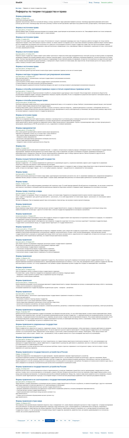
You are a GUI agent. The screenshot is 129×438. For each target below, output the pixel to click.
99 (35, 420)
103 (57, 420)
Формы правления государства (29, 337)
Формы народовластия (26, 128)
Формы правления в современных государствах (36, 324)
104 (61, 420)
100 (39, 420)
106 (69, 420)
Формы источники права (26, 115)
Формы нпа (20, 146)
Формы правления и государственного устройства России (41, 367)
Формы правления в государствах (30, 310)
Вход (90, 2)
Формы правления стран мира (29, 401)
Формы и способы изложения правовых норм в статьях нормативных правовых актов (53, 89)
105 (65, 420)
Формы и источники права (27, 27)
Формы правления (24, 204)
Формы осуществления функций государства (35, 159)
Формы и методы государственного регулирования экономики (43, 74)
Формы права (21, 172)
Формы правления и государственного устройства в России (42, 352)
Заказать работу (107, 2)
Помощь (97, 2)
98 (31, 420)
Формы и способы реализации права (31, 100)
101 (43, 420)
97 (28, 420)
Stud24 (27, 433)
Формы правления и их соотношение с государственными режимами (46, 380)
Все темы (18, 8)
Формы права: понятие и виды (29, 191)
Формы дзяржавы (23, 16)
